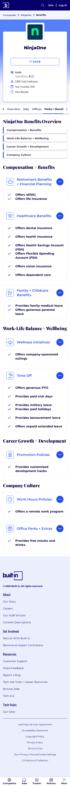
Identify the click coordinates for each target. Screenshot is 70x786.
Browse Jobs (11, 689)
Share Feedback (13, 668)
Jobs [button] (26, 109)
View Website (22, 92)
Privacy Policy (35, 742)
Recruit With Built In (16, 638)
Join (51, 5)
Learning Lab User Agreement (35, 724)
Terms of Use (35, 748)
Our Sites (9, 711)
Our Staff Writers (14, 615)
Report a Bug (12, 675)
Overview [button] (13, 109)
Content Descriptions (17, 622)
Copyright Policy (35, 736)
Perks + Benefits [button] (55, 109)
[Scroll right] (66, 109)
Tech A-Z (8, 696)
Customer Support (15, 661)
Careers (8, 608)
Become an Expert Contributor (23, 645)
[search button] (42, 5)
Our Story (9, 601)
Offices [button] (36, 109)
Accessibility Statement (35, 730)
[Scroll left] (3, 109)
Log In (63, 5)
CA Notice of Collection (35, 760)
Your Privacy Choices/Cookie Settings (35, 754)
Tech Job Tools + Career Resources (25, 682)
